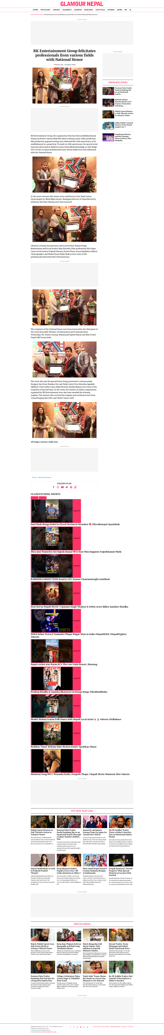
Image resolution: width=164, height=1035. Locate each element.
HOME (35, 10)
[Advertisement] (82, 33)
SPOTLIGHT (45, 10)
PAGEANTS (88, 10)
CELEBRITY (67, 10)
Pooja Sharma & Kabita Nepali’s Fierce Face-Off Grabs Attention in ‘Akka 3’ (69, 871)
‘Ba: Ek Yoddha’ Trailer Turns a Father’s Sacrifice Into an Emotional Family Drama (120, 833)
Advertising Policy (115, 1026)
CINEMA (56, 10)
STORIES (110, 10)
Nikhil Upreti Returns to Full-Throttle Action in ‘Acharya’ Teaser (124, 113)
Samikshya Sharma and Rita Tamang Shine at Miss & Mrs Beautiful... (123, 137)
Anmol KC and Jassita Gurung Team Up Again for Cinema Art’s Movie (95, 832)
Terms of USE (97, 1026)
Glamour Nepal (70, 64)
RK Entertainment (45, 477)
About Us (130, 1026)
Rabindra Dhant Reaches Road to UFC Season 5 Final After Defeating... (123, 103)
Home (32, 14)
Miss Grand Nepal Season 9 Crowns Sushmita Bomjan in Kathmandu (95, 871)
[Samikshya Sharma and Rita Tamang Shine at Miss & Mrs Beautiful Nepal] (108, 137)
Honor (35, 477)
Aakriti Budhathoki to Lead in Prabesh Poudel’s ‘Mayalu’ (43, 871)
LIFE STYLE (100, 10)
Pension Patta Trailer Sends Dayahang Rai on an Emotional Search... (123, 91)
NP (126, 10)
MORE (119, 10)
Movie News (39, 14)
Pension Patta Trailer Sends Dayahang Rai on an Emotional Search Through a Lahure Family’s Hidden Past (69, 834)
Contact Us (124, 1026)
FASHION (78, 10)
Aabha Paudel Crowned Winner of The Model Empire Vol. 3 (124, 125)
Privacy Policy (105, 1026)
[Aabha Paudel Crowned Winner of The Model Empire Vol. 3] (108, 126)
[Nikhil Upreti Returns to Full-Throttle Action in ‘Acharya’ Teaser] (108, 114)
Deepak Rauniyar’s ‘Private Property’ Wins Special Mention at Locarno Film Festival (121, 872)
